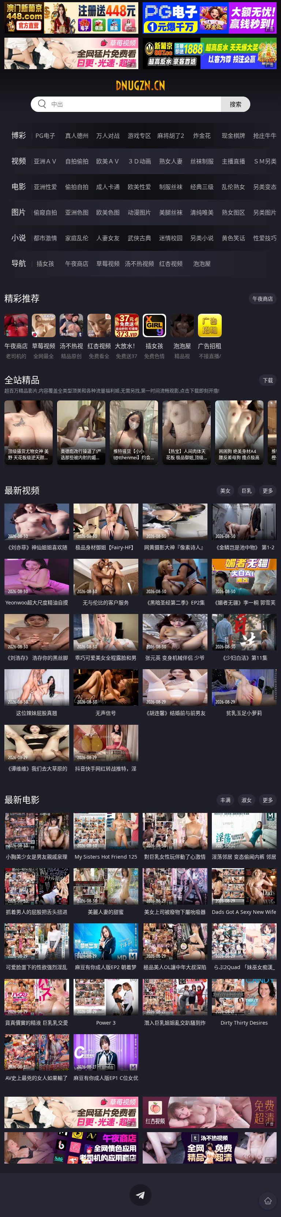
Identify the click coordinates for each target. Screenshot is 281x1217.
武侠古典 (139, 238)
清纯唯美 (202, 212)
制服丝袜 (171, 187)
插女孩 (45, 264)
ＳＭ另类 (265, 161)
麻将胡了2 (170, 136)
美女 (225, 490)
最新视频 (22, 490)
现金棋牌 (233, 136)
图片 (18, 212)
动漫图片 (139, 212)
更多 (268, 490)
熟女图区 (233, 212)
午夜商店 (77, 264)
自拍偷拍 (77, 161)
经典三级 (202, 187)
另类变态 (265, 187)
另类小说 (202, 238)
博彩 (18, 135)
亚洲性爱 (45, 187)
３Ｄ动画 (139, 161)
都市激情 (45, 238)
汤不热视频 (139, 264)
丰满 (225, 799)
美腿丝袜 (171, 212)
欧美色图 (108, 212)
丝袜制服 (202, 161)
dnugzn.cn (140, 85)
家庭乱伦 (77, 238)
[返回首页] (268, 1201)
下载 (268, 380)
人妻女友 (108, 238)
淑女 (246, 799)
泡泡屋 (202, 264)
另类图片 (265, 212)
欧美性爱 (139, 187)
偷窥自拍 (45, 212)
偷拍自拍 (77, 187)
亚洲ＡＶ (45, 161)
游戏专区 (139, 136)
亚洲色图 (77, 212)
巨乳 (246, 490)
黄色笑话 (233, 238)
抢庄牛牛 (265, 136)
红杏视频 (171, 264)
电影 (18, 187)
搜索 (235, 104)
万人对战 (108, 136)
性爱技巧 (265, 238)
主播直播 (233, 161)
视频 (18, 161)
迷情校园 (171, 238)
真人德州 (77, 136)
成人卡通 (108, 187)
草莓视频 (108, 264)
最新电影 (22, 800)
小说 (18, 238)
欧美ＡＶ (108, 161)
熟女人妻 (171, 161)
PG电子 (45, 136)
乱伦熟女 (233, 187)
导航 (18, 263)
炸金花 (202, 136)
